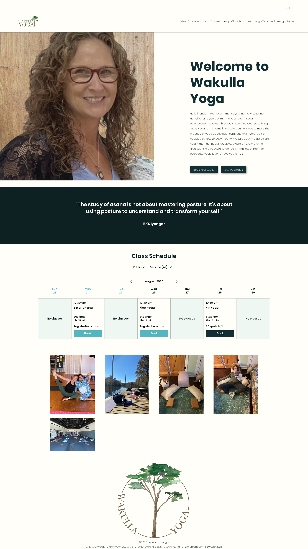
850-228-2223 (213, 546)
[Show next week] (177, 281)
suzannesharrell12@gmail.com (183, 546)
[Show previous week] (131, 281)
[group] (54, 313)
